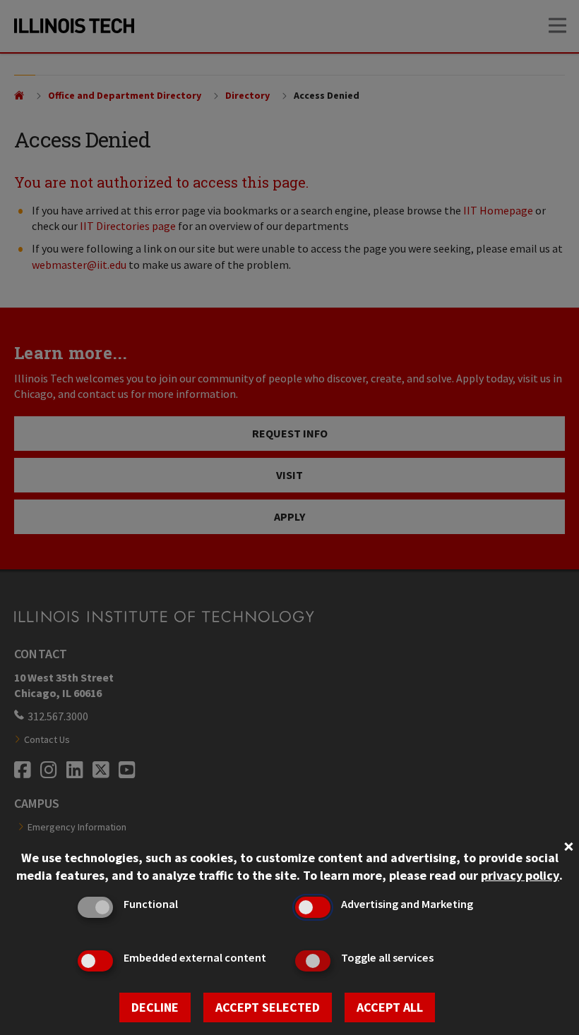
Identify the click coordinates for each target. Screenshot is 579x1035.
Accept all (390, 1007)
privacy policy (520, 875)
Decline (155, 1007)
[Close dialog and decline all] (568, 845)
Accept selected (267, 1007)
